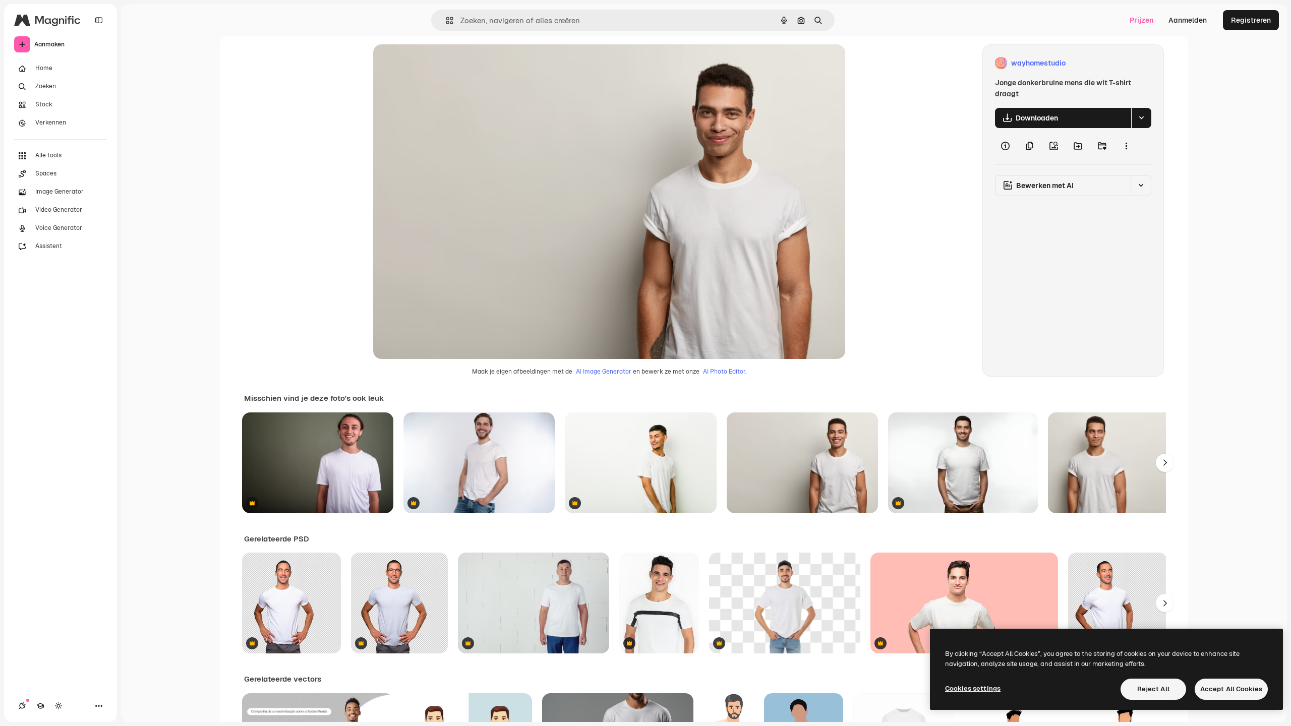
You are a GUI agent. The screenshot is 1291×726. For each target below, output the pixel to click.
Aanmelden (1187, 20)
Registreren (1251, 20)
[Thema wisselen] (58, 706)
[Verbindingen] (22, 706)
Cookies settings (973, 688)
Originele (439, 63)
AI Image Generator (603, 372)
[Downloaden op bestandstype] (1141, 118)
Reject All (1153, 689)
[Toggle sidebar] (99, 20)
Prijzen (1141, 20)
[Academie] (40, 706)
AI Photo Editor (724, 372)
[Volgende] (1165, 462)
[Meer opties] (1126, 146)
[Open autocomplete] (445, 20)
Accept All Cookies (1231, 689)
